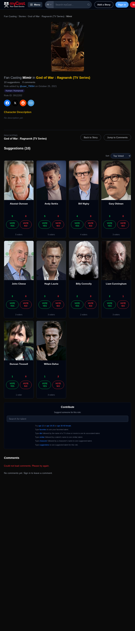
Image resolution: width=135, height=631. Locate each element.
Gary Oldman (116, 203)
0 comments (28, 82)
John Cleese (19, 283)
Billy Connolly (84, 283)
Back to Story (91, 137)
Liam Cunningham (116, 283)
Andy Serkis (51, 203)
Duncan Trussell (19, 364)
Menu (37, 4)
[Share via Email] (31, 103)
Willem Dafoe (51, 364)
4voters (83, 234)
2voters (83, 315)
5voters (18, 234)
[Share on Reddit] (23, 103)
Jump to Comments (117, 137)
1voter (19, 395)
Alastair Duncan (19, 203)
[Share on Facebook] (7, 103)
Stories (22, 16)
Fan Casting (10, 16)
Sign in (122, 4)
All (48, 4)
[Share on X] (15, 103)
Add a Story (103, 4)
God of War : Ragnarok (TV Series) (46, 16)
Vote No (25, 224)
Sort (107, 156)
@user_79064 (27, 86)
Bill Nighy (83, 203)
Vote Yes (12, 224)
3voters (116, 234)
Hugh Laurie (51, 283)
